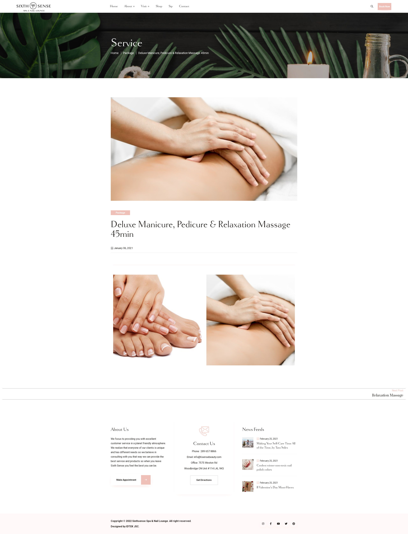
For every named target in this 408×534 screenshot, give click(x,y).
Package (128, 53)
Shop (159, 6)
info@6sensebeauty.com (207, 457)
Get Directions (204, 480)
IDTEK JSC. (132, 526)
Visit (144, 6)
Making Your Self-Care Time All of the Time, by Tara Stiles (276, 445)
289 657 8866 (208, 451)
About (128, 6)
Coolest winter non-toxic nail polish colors (274, 467)
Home (114, 6)
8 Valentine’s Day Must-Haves (275, 487)
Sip (171, 6)
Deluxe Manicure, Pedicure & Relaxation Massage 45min (173, 53)
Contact (184, 6)
